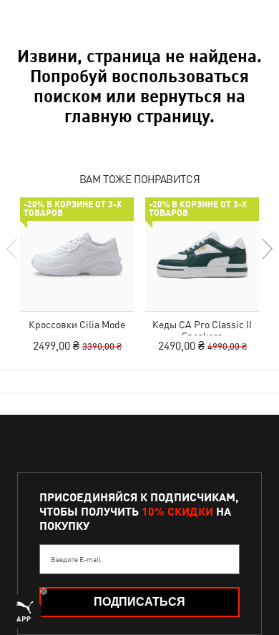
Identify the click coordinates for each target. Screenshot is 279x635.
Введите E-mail (76, 559)
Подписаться (139, 602)
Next (266, 249)
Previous (13, 249)
